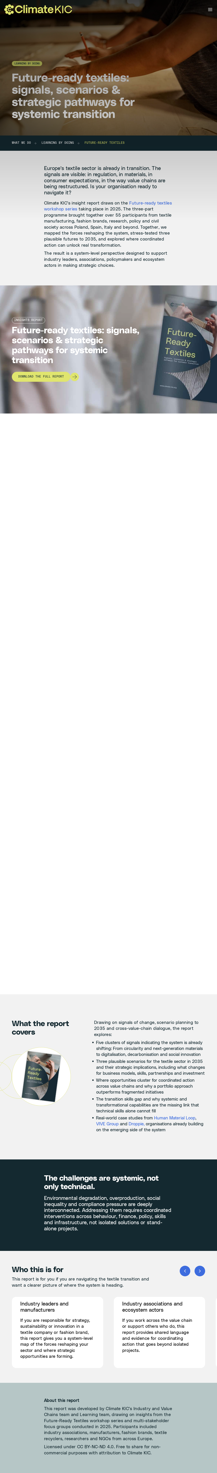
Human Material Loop (174, 1118)
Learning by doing (58, 142)
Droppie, (137, 1124)
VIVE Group (107, 1124)
